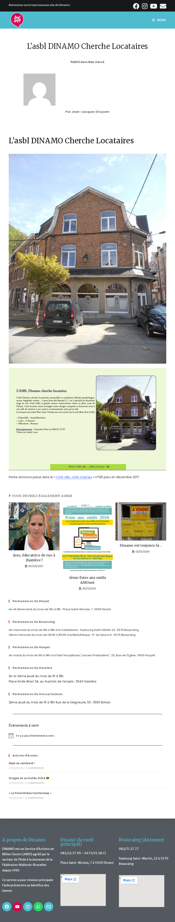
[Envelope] (48, 906)
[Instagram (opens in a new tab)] (145, 6)
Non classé (96, 62)
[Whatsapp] (38, 906)
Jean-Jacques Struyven (90, 111)
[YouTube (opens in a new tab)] (154, 6)
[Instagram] (27, 906)
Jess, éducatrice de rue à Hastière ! (34, 557)
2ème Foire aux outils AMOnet (87, 579)
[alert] (87, 735)
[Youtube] (17, 906)
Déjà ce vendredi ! (22, 763)
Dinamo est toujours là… (141, 545)
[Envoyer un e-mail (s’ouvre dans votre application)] (162, 6)
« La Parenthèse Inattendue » (30, 793)
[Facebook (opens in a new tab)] (136, 6)
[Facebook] (7, 906)
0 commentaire (35, 768)
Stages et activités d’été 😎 (29, 778)
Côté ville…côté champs (74, 477)
